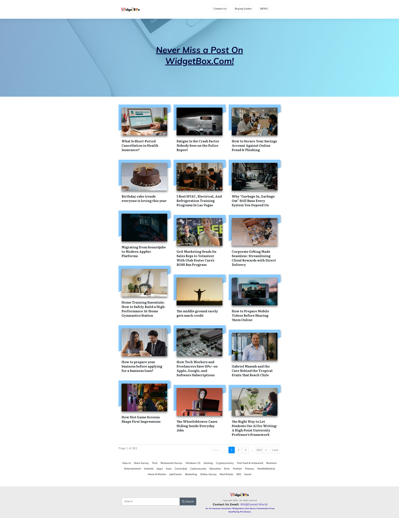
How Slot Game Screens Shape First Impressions (141, 419)
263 (259, 450)
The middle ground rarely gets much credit (197, 313)
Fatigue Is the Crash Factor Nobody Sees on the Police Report (198, 145)
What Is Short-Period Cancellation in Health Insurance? (140, 145)
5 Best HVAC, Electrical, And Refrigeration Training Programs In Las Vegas (199, 200)
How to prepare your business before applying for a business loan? (142, 366)
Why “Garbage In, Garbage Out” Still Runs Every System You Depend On (253, 200)
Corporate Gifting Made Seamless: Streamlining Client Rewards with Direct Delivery (254, 258)
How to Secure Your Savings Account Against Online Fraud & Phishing (254, 145)
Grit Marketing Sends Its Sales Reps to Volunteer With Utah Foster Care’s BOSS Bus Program (196, 258)
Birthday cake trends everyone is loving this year (144, 198)
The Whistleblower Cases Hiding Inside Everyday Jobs (197, 425)
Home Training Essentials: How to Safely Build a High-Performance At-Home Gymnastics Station (144, 309)
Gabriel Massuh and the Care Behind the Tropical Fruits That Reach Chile (252, 370)
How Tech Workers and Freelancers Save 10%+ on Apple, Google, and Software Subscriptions (197, 368)
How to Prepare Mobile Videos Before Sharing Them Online (250, 315)
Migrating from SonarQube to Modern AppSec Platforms (144, 251)
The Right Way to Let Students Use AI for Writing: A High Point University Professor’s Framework (254, 428)
